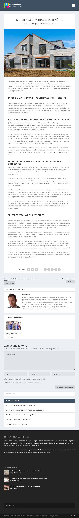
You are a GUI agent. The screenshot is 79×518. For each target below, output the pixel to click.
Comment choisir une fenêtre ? (13, 334)
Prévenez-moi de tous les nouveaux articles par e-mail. (23, 383)
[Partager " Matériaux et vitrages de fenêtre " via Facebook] (29, 269)
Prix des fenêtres (14, 488)
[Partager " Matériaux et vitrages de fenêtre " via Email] (36, 269)
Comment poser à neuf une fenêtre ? (18, 419)
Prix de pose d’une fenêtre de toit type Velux (21, 415)
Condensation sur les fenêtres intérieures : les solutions (25, 410)
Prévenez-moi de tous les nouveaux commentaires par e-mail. (25, 379)
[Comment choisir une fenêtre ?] (13, 325)
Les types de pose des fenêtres (16, 424)
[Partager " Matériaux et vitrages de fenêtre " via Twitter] (32, 269)
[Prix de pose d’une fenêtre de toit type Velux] (6, 487)
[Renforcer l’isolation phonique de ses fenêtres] (6, 472)
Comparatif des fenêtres (40, 24)
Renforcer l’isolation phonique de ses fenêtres (21, 405)
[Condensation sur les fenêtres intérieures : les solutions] (6, 480)
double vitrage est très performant (54, 183)
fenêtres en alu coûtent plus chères (55, 152)
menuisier (26, 295)
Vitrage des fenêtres (15, 473)
